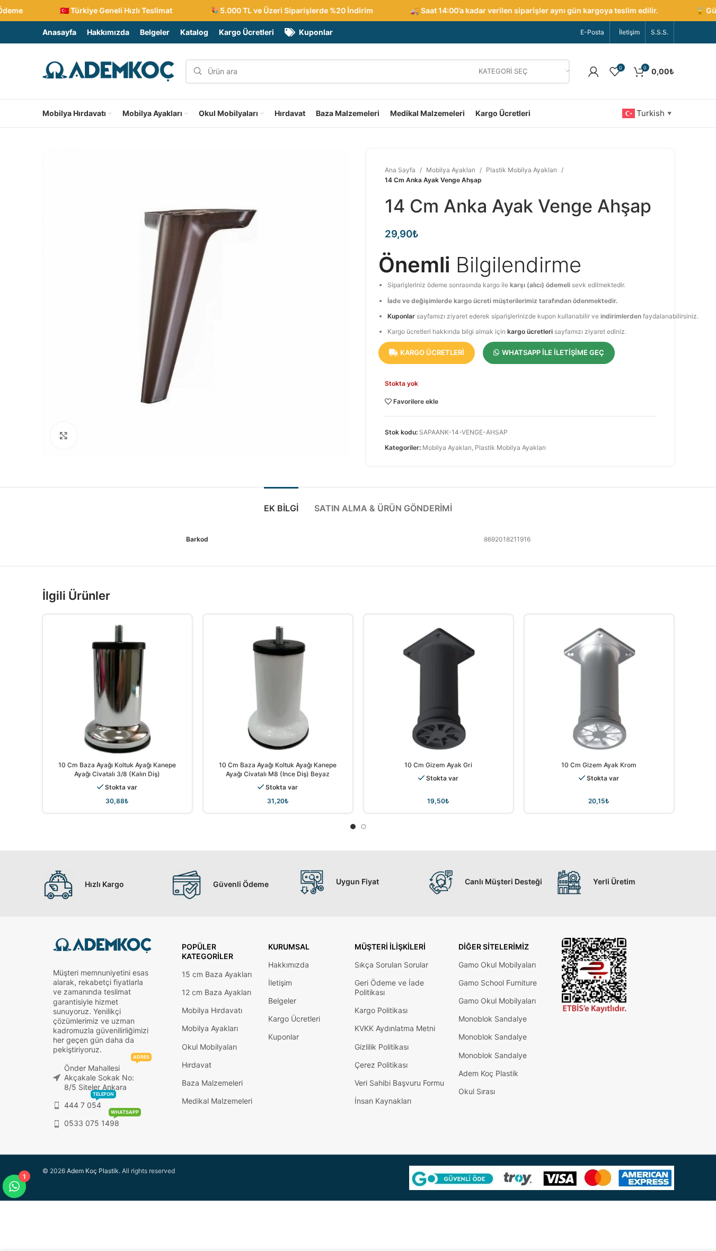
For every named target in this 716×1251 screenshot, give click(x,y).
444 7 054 (89, 1103)
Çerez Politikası (381, 1064)
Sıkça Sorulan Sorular (391, 964)
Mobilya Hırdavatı (212, 1010)
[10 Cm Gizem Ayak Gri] (438, 689)
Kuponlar (401, 316)
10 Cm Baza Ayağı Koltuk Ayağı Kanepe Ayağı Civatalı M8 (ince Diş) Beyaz (278, 769)
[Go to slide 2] (363, 826)
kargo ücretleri (530, 331)
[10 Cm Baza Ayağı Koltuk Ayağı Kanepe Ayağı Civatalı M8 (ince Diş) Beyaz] (277, 689)
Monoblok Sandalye (492, 1018)
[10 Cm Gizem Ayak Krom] (599, 689)
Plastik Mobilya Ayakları (521, 170)
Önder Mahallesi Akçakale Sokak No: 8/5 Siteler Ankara (106, 1075)
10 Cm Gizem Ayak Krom (599, 765)
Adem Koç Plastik (488, 1073)
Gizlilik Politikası (382, 1046)
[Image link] (594, 975)
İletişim (280, 982)
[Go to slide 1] (353, 826)
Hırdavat (196, 1064)
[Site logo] (108, 71)
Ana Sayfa (400, 170)
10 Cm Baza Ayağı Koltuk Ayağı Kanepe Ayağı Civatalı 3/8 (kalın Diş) (117, 769)
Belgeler (282, 1000)
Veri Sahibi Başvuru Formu (399, 1082)
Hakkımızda (288, 964)
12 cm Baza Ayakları (216, 992)
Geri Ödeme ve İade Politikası (389, 987)
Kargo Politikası (381, 1010)
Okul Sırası (476, 1091)
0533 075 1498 (101, 1121)
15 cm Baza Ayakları (217, 974)
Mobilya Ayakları (450, 170)
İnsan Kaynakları (383, 1100)
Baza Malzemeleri (212, 1082)
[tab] (281, 503)
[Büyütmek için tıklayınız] (63, 435)
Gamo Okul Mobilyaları (497, 964)
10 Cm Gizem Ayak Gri (438, 765)
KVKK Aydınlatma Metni (395, 1028)
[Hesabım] (593, 71)
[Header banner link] (358, 10)
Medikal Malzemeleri (217, 1100)
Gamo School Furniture (497, 982)
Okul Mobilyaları (209, 1046)
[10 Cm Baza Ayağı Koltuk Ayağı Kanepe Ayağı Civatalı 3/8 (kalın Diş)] (117, 689)
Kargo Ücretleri (294, 1018)
